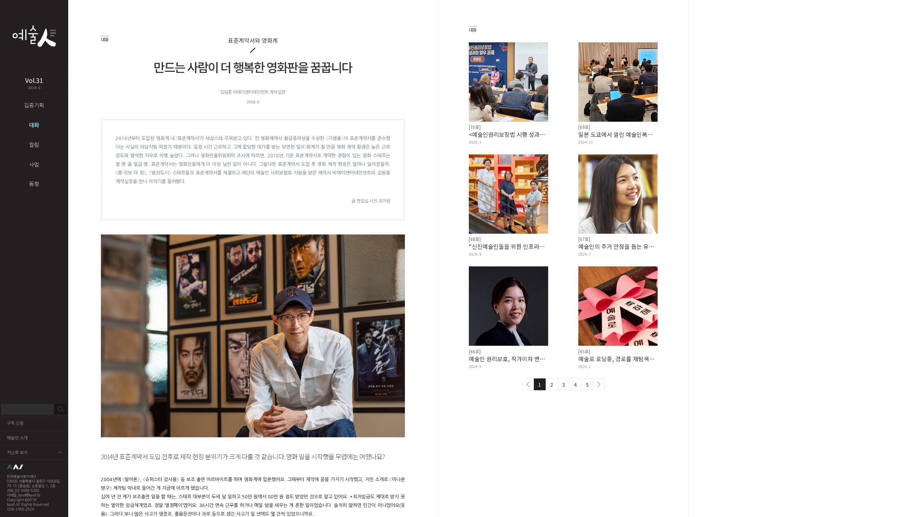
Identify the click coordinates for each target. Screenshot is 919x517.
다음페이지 (599, 384)
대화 (34, 125)
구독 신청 (15, 423)
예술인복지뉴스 (34, 36)
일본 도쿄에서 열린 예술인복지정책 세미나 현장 (618, 134)
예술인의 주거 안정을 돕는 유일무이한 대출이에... (618, 246)
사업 (34, 164)
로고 (34, 467)
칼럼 (34, 144)
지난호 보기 (17, 453)
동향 (34, 183)
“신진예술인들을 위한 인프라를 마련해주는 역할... (508, 246)
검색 (60, 409)
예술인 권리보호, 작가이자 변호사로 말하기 (508, 358)
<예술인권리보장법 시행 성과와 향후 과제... (508, 134)
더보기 (60, 452)
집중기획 (34, 105)
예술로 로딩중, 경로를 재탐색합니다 (618, 358)
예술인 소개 (17, 438)
